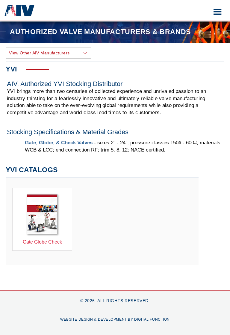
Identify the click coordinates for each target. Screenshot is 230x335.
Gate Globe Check (42, 241)
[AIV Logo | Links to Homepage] (19, 14)
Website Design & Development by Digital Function (115, 319)
